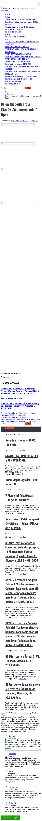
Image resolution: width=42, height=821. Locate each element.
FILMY (7, 39)
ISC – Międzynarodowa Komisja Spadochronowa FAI (21, 76)
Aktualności (5, 377)
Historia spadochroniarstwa (14, 29)
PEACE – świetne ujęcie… (12, 398)
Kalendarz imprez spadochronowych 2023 (18, 78)
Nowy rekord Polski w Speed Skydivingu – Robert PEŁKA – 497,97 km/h (22, 523)
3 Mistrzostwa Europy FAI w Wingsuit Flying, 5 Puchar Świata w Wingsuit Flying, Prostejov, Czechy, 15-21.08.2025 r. (20, 391)
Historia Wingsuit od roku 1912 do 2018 (18, 64)
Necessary (12, 736)
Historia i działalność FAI (13, 31)
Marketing (12, 754)
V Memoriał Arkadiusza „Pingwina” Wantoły (19, 497)
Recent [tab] (10, 431)
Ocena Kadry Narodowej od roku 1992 (17, 46)
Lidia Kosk (34, 121)
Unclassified (13, 803)
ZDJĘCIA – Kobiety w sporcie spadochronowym (20, 19)
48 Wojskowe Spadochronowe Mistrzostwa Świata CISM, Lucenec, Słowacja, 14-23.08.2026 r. (22, 691)
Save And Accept (10, 818)
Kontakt (8, 34)
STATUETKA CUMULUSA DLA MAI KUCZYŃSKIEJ (21, 458)
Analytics (12, 771)
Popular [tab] (11, 428)
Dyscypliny (8, 24)
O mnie (7, 14)
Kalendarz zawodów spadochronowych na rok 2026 (21, 22)
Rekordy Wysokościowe (12, 83)
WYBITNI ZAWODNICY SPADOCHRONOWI (18, 54)
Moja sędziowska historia (13, 81)
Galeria (7, 17)
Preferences (13, 787)
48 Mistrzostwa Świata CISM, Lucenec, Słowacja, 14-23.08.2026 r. (22, 660)
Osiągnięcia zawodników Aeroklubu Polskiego (19, 27)
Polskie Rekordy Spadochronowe (15, 36)
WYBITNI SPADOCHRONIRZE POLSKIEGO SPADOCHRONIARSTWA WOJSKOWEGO (17, 60)
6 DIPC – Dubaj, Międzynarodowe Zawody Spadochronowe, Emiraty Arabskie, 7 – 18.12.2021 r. (20, 405)
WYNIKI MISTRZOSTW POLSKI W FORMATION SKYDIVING (23, 56)
